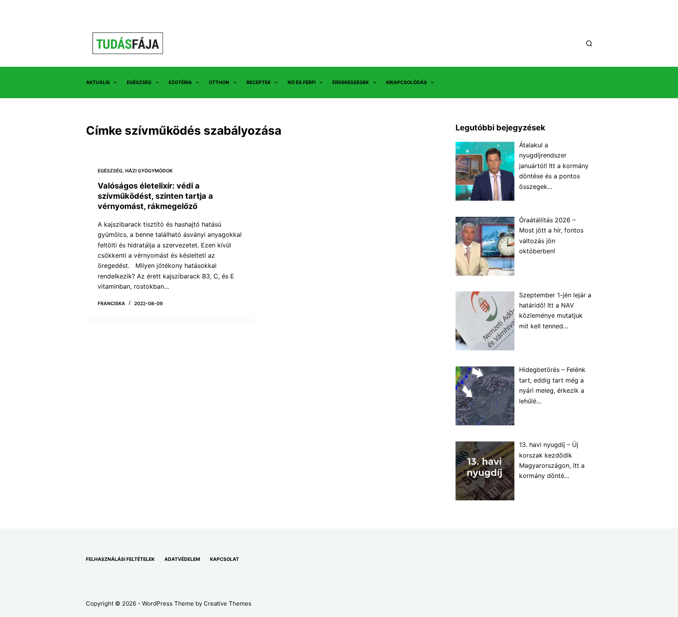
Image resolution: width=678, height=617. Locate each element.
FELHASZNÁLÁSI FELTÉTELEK (120, 559)
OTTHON (219, 82)
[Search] (589, 43)
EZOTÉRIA (180, 82)
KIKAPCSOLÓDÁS (406, 82)
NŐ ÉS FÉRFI (301, 82)
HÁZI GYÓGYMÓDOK (149, 171)
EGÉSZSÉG (139, 82)
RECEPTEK (258, 82)
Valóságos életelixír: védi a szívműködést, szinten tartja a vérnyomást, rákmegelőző (155, 196)
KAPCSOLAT (224, 559)
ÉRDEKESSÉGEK (350, 82)
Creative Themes (228, 603)
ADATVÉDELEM (182, 559)
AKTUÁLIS (98, 82)
